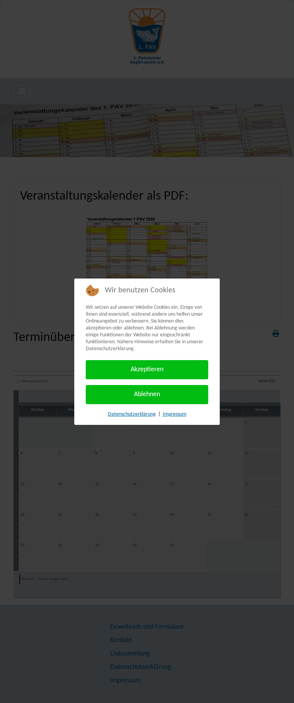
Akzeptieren (147, 369)
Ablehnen (147, 394)
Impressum (174, 414)
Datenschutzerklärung (132, 414)
